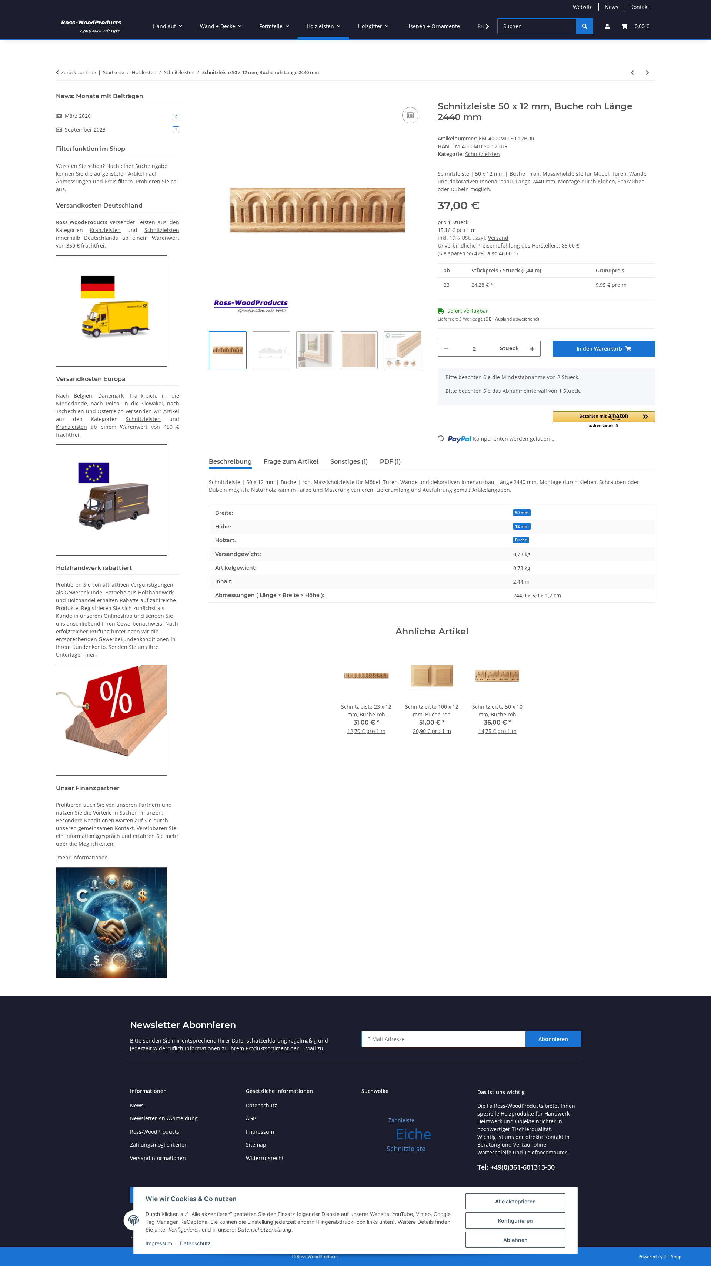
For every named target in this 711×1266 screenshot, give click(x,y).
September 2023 (121, 129)
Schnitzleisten (482, 154)
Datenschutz (195, 1243)
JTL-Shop (672, 1256)
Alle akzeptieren (515, 1201)
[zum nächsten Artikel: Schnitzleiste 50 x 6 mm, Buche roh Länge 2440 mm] (647, 72)
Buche (521, 540)
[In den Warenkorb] (215, 97)
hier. (91, 654)
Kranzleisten (105, 229)
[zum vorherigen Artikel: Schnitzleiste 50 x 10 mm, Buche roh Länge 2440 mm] (632, 72)
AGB (251, 1118)
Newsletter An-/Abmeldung (164, 1118)
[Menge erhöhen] (532, 348)
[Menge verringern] (446, 348)
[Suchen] (584, 26)
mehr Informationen (82, 857)
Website (583, 6)
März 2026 (121, 115)
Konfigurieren (515, 1220)
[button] (607, 26)
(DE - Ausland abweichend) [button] (511, 319)
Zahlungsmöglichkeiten (159, 1144)
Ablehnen (515, 1240)
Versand (498, 237)
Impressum (159, 1243)
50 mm (522, 512)
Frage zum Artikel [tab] (291, 461)
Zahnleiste (401, 1120)
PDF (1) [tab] (390, 461)
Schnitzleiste (406, 1148)
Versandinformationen (158, 1157)
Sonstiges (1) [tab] (349, 461)
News (611, 6)
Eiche (413, 1133)
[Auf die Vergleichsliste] (410, 115)
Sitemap (256, 1144)
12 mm (522, 526)
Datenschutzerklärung (259, 1040)
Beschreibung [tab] (230, 461)
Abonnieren (553, 1039)
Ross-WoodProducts (154, 1131)
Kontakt (639, 6)
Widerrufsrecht (265, 1157)
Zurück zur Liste (78, 72)
